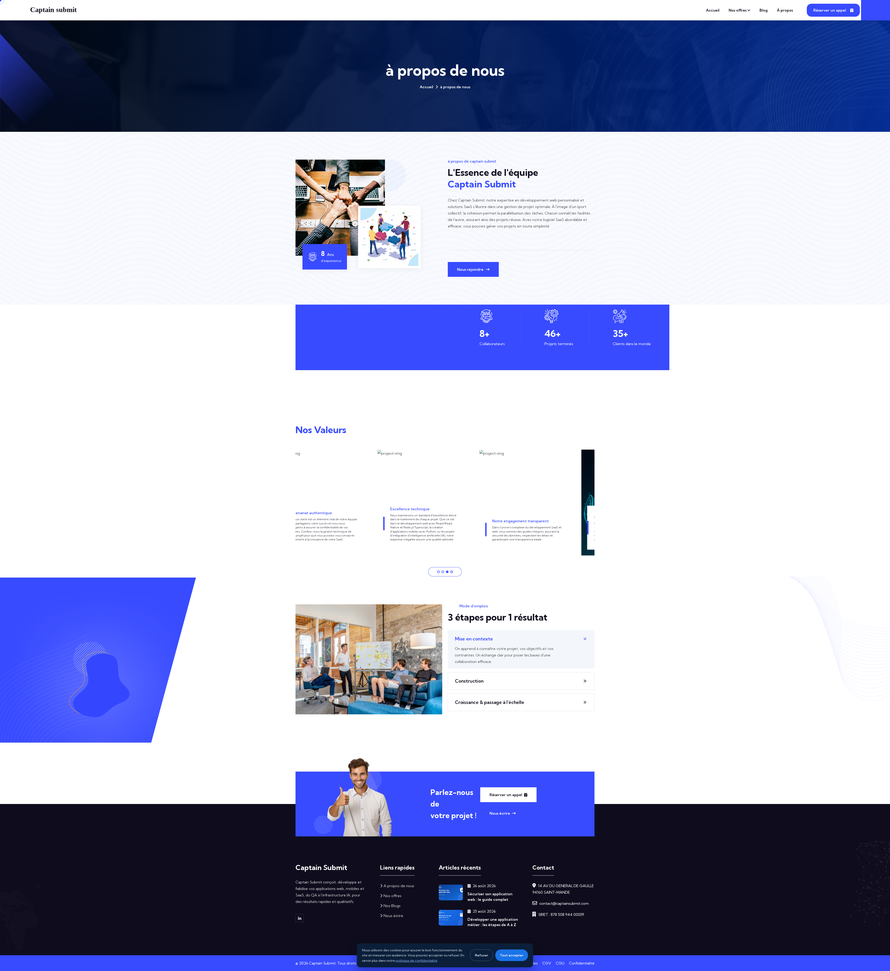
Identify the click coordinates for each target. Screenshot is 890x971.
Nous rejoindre (470, 269)
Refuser (481, 955)
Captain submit (53, 9)
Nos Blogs (392, 905)
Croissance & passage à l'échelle (489, 702)
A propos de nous (399, 885)
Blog (764, 10)
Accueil (712, 10)
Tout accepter (511, 955)
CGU (560, 963)
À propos (785, 10)
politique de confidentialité (416, 960)
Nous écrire (500, 813)
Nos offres (738, 10)
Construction (469, 681)
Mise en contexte (474, 639)
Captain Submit (321, 867)
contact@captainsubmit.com (564, 903)
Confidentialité (581, 963)
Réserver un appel (829, 10)
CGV (546, 963)
